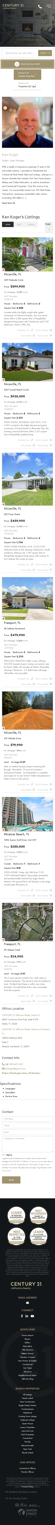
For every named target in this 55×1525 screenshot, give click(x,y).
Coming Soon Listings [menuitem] (27, 1416)
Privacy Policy (6, 1171)
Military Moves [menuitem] (27, 1353)
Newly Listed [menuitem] (27, 1398)
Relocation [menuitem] (27, 1346)
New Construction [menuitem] (27, 1401)
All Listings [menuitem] (27, 1394)
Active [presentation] (7, 224)
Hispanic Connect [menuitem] (27, 1357)
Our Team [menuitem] (27, 1367)
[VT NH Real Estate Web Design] (27, 1513)
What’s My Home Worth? (30, 64)
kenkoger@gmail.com (15, 1068)
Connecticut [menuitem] (27, 1438)
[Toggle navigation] (48, 6)
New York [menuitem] (27, 1449)
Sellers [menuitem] (27, 1342)
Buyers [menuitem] (27, 1338)
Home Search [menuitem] (27, 1335)
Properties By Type (27, 86)
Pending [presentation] (31, 224)
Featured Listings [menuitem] (28, 1419)
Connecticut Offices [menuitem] (27, 1468)
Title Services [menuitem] (27, 1349)
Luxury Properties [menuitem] (27, 1427)
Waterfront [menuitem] (27, 1412)
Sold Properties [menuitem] (27, 1434)
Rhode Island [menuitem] (27, 1452)
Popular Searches (26, 76)
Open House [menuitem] (27, 1423)
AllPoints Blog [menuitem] (27, 1378)
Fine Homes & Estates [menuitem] (27, 1360)
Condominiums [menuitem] (27, 1409)
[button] (45, 53)
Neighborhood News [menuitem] (27, 1375)
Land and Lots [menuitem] (28, 1430)
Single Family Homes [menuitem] (27, 1405)
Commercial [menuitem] (27, 1364)
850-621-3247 (16, 1064)
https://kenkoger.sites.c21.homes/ (21, 1073)
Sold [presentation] (19, 224)
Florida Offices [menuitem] (27, 1471)
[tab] (8, 224)
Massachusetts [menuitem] (27, 1445)
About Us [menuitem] (28, 1371)
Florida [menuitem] (27, 1441)
